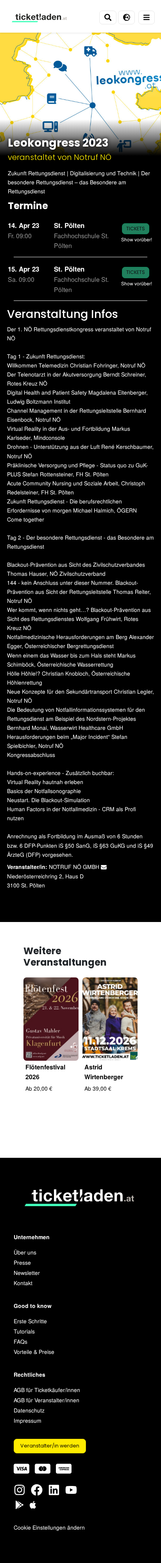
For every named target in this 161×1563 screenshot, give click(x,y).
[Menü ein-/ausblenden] (146, 17)
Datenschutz (29, 1410)
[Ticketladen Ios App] (33, 1504)
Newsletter (27, 1272)
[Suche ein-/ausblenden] (107, 17)
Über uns (25, 1252)
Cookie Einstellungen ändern (49, 1527)
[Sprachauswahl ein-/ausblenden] (126, 17)
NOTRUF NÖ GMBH (75, 866)
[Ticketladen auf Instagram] (19, 1489)
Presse (22, 1262)
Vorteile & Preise (34, 1351)
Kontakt (23, 1282)
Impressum (27, 1420)
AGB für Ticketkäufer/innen (47, 1389)
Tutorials (24, 1331)
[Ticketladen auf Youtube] (71, 1489)
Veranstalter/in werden (49, 1445)
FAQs (20, 1341)
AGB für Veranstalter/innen (46, 1400)
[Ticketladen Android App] (19, 1504)
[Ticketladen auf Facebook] (37, 1489)
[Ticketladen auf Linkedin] (54, 1489)
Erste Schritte (30, 1321)
